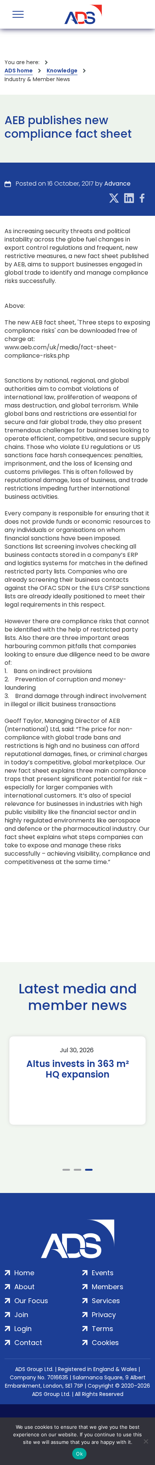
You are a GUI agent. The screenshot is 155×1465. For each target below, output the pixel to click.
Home (24, 1272)
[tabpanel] (77, 1080)
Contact (28, 1342)
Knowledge (62, 70)
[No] (145, 1441)
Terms (102, 1328)
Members (107, 1286)
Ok (79, 1454)
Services (106, 1300)
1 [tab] (66, 1170)
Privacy (104, 1314)
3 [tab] (89, 1170)
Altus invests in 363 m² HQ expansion (77, 1069)
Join (21, 1314)
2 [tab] (77, 1170)
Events (103, 1272)
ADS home (19, 70)
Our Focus (31, 1300)
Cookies (105, 1342)
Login (23, 1328)
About (24, 1286)
